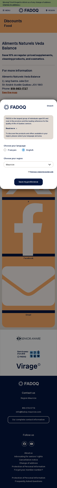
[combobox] (28, 164)
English (29, 150)
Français (12, 150)
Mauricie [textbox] (10, 164)
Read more (10, 128)
